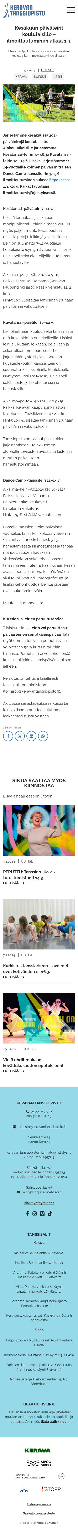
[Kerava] (37, 1450)
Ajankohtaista (30, 51)
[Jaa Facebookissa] (8, 736)
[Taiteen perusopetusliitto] (24, 1489)
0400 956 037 (41, 1111)
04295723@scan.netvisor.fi (41, 1192)
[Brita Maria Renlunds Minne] (61, 1476)
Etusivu (13, 51)
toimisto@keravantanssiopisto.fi (42, 1127)
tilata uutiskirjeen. (55, 1422)
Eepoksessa (60, 180)
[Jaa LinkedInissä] (31, 736)
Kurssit (40, 76)
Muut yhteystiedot (39, 1203)
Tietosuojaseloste (39, 1504)
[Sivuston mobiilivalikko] (71, 10)
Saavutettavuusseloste (39, 1513)
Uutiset (47, 70)
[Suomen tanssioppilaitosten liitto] (51, 1489)
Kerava (21, 76)
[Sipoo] (39, 1463)
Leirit (58, 76)
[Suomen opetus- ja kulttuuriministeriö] (29, 1476)
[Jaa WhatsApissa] (43, 736)
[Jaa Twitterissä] (20, 736)
